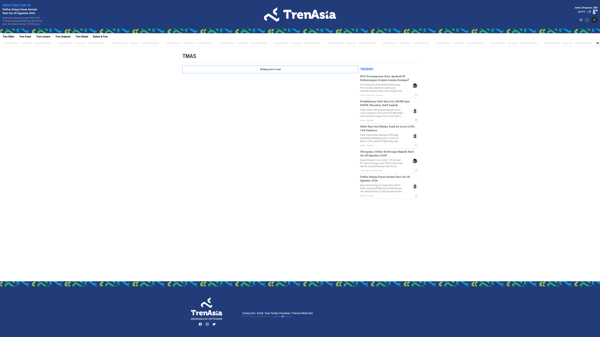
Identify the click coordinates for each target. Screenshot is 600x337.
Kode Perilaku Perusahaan (277, 313)
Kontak (260, 313)
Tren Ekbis (8, 36)
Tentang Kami (248, 313)
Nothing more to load (270, 69)
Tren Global (81, 36)
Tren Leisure (43, 36)
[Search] (588, 19)
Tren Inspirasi (62, 36)
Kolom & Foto (100, 36)
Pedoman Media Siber (302, 313)
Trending (366, 69)
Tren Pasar (25, 36)
